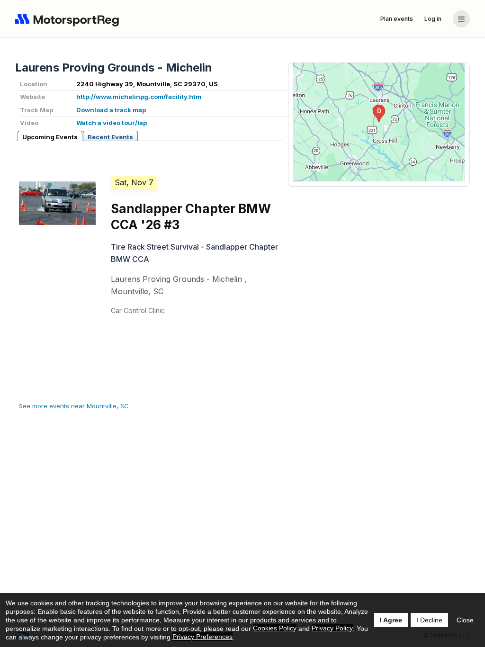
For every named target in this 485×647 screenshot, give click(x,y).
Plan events (396, 18)
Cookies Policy (274, 628)
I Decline (429, 620)
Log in (432, 18)
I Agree (391, 620)
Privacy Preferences (202, 636)
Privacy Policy (332, 628)
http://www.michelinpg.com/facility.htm (138, 96)
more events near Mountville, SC (80, 406)
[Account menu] (461, 18)
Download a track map (111, 110)
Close (465, 620)
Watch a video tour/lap (111, 122)
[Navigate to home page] (69, 18)
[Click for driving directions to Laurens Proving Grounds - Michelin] (379, 122)
